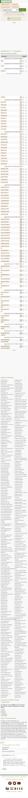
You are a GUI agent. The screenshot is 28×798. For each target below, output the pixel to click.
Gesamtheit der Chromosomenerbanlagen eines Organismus (7, 568)
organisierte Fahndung (21, 420)
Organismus (18, 513)
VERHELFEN (5, 209)
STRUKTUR (4, 182)
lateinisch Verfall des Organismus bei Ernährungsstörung (6, 639)
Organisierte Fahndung (18, 423)
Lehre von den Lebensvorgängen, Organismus (5, 655)
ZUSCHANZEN (5, 256)
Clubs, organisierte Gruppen (6, 460)
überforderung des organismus (20, 621)
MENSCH (4, 113)
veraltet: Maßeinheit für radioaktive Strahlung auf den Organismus (20, 639)
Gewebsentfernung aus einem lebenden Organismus (6, 589)
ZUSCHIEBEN (5, 258)
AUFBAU (4, 121)
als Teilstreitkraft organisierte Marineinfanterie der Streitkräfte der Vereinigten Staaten (6, 405)
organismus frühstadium (18, 530)
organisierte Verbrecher (18, 465)
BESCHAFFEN (5, 238)
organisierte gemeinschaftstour (19, 435)
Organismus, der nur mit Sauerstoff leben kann (20, 549)
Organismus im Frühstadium (19, 538)
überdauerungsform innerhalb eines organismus (20, 617)
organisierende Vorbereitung (19, 395)
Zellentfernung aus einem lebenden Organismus (20, 689)
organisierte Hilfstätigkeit (18, 450)
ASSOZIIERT (5, 222)
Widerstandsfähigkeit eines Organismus (20, 664)
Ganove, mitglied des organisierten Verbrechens (6, 564)
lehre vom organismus (7, 651)
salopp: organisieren (20, 570)
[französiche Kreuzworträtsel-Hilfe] (16, 788)
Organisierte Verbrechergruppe (19, 471)
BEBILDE (4, 150)
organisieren (4, 690)
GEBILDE (4, 156)
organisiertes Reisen (20, 510)
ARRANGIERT (5, 219)
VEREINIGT (4, 206)
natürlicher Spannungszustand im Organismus (6, 669)
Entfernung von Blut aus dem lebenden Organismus (6, 498)
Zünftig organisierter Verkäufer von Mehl (20, 693)
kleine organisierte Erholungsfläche (6, 633)
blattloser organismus (7, 455)
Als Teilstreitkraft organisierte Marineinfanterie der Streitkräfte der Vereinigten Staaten (6, 413)
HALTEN (3, 105)
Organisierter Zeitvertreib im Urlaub (20, 502)
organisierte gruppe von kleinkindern (20, 442)
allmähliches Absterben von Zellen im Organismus (7, 394)
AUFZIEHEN (5, 190)
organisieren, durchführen (18, 390)
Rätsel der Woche (20, 733)
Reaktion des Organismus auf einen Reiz (20, 567)
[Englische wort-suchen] (7, 788)
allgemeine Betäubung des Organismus (7, 385)
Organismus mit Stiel (20, 546)
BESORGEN (4, 174)
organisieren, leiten (20, 393)
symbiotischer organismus (19, 611)
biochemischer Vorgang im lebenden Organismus (6, 442)
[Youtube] (18, 783)
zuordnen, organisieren (18, 696)
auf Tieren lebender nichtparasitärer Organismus (6, 437)
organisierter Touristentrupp (18, 485)
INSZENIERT (5, 250)
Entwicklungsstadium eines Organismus (7, 507)
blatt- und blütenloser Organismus (7, 449)
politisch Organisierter (21, 564)
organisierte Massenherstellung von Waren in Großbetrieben (21, 458)
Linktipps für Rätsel (11, 791)
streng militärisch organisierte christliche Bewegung (21, 593)
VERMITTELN (5, 253)
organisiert (18, 398)
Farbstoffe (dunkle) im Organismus (7, 540)
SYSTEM (3, 129)
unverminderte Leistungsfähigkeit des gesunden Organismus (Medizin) (20, 632)
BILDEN (3, 102)
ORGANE (4, 126)
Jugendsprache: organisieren (5, 629)
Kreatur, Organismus (6, 635)
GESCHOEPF (5, 195)
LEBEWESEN (5, 201)
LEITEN (3, 107)
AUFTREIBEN (5, 230)
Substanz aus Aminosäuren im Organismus (19, 598)
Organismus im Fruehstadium (19, 535)
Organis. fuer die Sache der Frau (5, 679)
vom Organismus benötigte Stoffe (19, 649)
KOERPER (4, 139)
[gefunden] (23, 61)
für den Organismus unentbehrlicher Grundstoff (6, 559)
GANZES (3, 124)
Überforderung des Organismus (20, 624)
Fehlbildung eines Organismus (6, 543)
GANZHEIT (4, 179)
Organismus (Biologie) (21, 515)
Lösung (3, 56)
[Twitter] (14, 783)
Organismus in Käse (20, 544)
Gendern (19, 791)
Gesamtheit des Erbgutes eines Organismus (5, 584)
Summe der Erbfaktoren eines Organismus (19, 607)
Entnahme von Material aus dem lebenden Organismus (6, 503)
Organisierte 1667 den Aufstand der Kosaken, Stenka (21, 408)
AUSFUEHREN (5, 233)
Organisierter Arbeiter (21, 476)
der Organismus (5, 463)
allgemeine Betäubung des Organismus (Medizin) (7, 389)
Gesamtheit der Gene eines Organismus (7, 580)
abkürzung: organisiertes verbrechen (4, 381)
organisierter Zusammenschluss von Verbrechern (20, 507)
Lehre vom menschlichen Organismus (4, 648)
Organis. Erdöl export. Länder (7, 676)
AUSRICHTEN (5, 235)
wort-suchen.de (15, 777)
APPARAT (4, 147)
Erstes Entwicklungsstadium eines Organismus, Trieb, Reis (6, 536)
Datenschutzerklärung (20, 765)
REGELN (3, 118)
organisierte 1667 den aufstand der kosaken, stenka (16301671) (21, 412)
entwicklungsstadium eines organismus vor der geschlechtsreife (7, 511)
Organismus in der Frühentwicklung (20, 542)
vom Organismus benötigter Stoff (19, 652)
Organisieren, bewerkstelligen (19, 387)
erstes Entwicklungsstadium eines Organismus (6, 524)
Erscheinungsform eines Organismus (6, 515)
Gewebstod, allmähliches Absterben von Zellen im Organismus (7, 595)
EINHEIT (3, 153)
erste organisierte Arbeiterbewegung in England (6, 519)
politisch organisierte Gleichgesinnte (20, 561)
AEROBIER (4, 177)
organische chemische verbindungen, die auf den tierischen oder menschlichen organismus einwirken (7, 685)
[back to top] (23, 58)
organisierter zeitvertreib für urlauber (21, 491)
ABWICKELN (5, 187)
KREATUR (4, 164)
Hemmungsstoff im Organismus (6, 615)
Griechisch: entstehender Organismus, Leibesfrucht (4, 607)
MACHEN (4, 110)
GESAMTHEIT (5, 261)
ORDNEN (4, 115)
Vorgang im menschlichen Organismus (18, 657)
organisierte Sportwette (18, 462)
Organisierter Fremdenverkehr (19, 481)
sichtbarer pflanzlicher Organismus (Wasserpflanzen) (21, 583)
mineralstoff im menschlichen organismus (5, 664)
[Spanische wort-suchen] (11, 788)
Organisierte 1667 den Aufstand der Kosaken (21, 403)
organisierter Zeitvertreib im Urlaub (20, 499)
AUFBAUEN (4, 171)
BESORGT (4, 134)
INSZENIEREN (5, 279)
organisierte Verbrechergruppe (19, 468)
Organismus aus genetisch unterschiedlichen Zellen (19, 519)
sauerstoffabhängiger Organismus (21, 573)
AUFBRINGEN (5, 227)
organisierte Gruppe (20, 438)
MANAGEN (4, 142)
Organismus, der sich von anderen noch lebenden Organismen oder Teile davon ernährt (20, 556)
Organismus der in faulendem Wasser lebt (21, 524)
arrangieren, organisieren (4, 427)
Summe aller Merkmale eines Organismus (19, 602)
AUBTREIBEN (5, 224)
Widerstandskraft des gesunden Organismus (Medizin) (21, 668)
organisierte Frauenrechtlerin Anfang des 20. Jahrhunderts (19, 431)
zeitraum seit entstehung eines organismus (19, 679)
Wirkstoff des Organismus (18, 672)
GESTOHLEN (5, 198)
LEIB (2, 66)
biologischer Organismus (4, 446)
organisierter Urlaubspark (18, 488)
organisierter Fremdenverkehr (19, 478)
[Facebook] (9, 783)
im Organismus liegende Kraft (5, 621)
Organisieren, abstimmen (18, 380)
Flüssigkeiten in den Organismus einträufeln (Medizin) (7, 551)
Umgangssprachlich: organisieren (20, 627)
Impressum (23, 777)
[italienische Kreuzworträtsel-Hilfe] (20, 788)
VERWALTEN (5, 211)
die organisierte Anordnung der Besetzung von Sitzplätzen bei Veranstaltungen (5, 470)
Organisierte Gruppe (20, 440)
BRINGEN (4, 137)
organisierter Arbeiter (21, 474)
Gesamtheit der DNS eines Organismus (6, 577)
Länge (24, 56)
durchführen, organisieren (4, 491)
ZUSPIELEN (4, 214)
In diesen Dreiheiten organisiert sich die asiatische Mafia (6, 626)
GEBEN (3, 71)
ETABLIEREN (5, 243)
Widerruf (21, 779)
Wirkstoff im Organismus (18, 675)
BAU (2, 61)
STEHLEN (4, 145)
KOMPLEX (4, 161)
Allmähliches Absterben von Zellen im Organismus (7, 399)
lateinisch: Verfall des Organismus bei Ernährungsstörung (7, 643)
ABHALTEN (4, 169)
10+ (23, 14)
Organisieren (4, 692)
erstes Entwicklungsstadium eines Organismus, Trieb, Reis (6, 529)
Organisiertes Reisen (20, 512)
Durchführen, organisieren (4, 494)
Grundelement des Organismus (6, 612)
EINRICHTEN (5, 241)
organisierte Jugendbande (18, 454)
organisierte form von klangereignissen (21, 426)
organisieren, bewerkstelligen (19, 384)
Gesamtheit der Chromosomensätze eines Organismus (6, 573)
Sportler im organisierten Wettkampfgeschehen (20, 588)
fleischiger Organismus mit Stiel (6, 546)
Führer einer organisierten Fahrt (6, 555)
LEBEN (3, 97)
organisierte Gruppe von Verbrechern (20, 445)
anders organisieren (6, 418)
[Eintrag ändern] (26, 61)
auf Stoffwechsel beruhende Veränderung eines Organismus (6, 432)
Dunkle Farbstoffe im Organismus (6, 487)
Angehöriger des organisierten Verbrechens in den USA (7, 423)
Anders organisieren (6, 419)
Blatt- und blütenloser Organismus (7, 452)
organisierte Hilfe (19, 448)
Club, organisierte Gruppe (6, 457)
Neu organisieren (6, 674)
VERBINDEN (5, 203)
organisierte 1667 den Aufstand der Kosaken (21, 400)
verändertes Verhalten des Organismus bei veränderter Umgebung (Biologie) (21, 645)
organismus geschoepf (21, 533)
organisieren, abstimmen (4, 696)
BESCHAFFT (5, 192)
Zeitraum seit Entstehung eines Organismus (19, 684)
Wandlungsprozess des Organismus (20, 660)
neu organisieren (5, 672)
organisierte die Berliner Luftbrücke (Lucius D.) (20, 417)
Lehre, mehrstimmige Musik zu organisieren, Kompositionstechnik (7, 659)
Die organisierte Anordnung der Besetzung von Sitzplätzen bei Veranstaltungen (5, 477)
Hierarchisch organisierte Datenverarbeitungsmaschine (8, 618)
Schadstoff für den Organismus (20, 576)
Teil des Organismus (20, 614)
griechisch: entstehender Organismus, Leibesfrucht (4, 601)
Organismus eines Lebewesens (20, 527)
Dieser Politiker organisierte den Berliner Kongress (5, 484)
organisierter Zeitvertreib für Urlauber (18, 495)
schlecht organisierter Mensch (21, 579)
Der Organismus (5, 465)
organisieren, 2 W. (6, 694)
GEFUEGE (4, 158)
